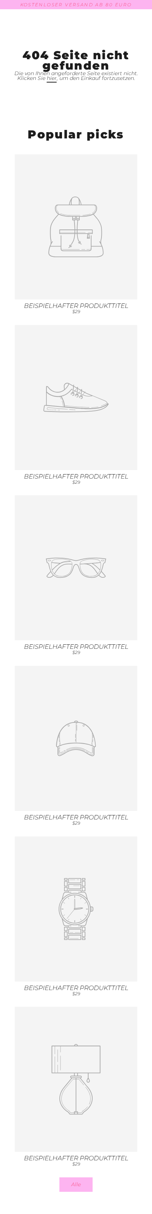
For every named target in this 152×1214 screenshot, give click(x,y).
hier (52, 78)
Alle (76, 1184)
